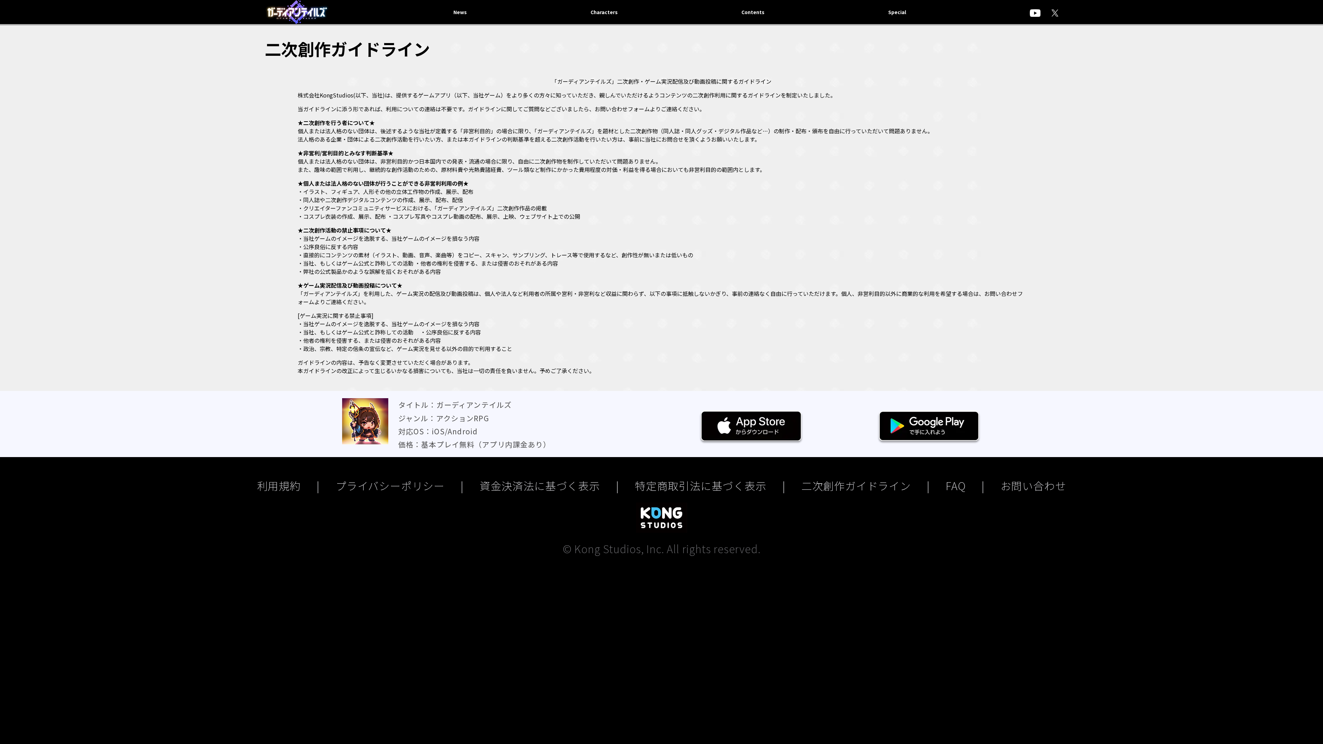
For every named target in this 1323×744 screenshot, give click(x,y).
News (460, 12)
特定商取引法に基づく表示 (701, 485)
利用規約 (279, 485)
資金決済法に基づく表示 (540, 485)
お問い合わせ (1033, 485)
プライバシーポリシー (390, 485)
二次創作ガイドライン (856, 485)
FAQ (955, 485)
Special (897, 12)
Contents (753, 12)
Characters (604, 12)
